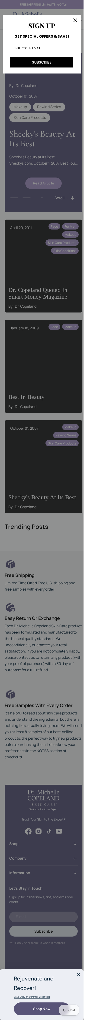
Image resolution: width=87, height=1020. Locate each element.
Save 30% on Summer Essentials (32, 996)
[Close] (78, 974)
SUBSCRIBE (42, 62)
